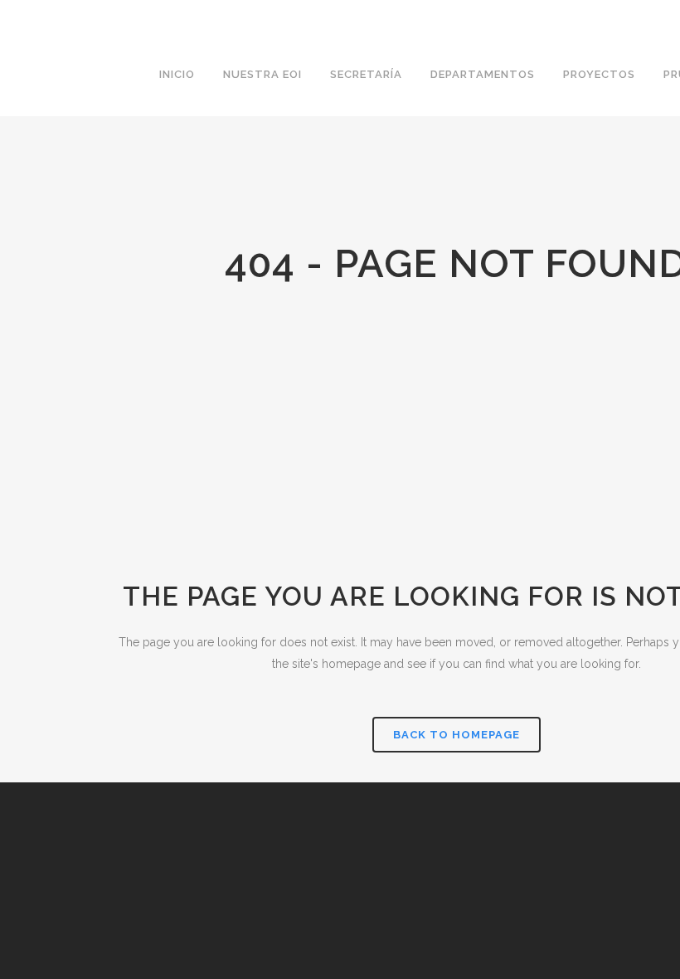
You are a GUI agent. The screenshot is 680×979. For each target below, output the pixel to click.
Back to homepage (456, 734)
